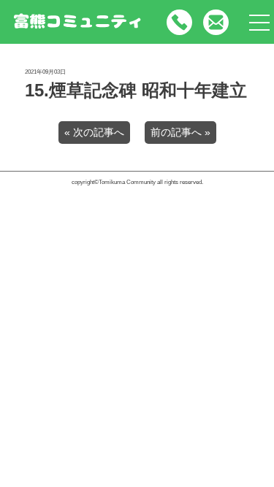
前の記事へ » (180, 132)
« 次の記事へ (94, 132)
